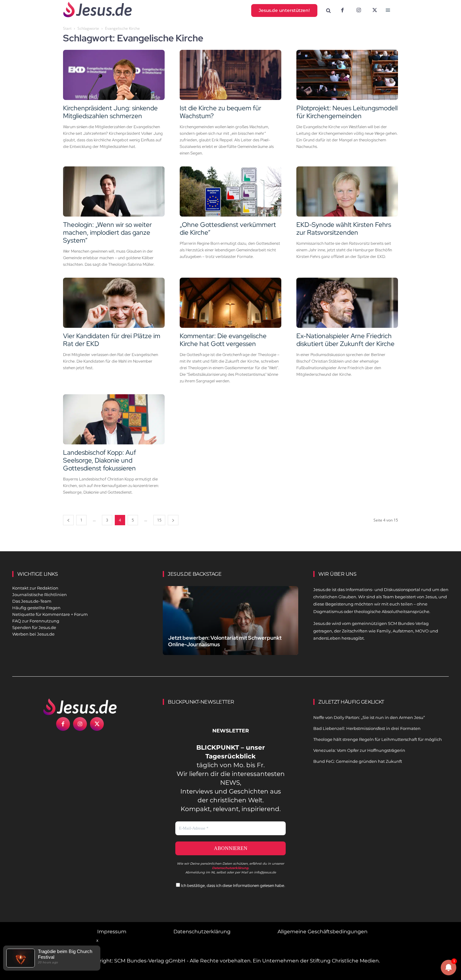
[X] (375, 10)
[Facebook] (342, 10)
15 (159, 520)
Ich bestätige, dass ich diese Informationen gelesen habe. (232, 885)
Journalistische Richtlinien (39, 594)
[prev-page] (68, 520)
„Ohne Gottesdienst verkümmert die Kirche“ (228, 228)
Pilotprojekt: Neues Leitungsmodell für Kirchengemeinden (347, 112)
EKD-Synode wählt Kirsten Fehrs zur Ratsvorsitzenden (343, 228)
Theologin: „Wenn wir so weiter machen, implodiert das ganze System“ (107, 232)
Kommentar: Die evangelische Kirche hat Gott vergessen (223, 340)
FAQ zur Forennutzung (35, 620)
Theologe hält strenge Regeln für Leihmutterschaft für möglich (377, 739)
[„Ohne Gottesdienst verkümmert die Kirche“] (230, 191)
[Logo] (80, 706)
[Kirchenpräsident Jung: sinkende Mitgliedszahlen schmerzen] (114, 75)
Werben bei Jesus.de (33, 634)
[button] (328, 10)
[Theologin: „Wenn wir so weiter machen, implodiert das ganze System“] (114, 191)
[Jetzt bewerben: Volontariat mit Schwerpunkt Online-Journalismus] (230, 628)
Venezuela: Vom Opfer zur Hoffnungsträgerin (359, 750)
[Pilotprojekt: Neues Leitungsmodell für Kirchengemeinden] (347, 75)
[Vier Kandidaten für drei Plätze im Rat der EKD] (114, 303)
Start (67, 28)
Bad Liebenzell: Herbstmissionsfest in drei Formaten (367, 728)
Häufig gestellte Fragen (36, 607)
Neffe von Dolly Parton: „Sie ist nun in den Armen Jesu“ (369, 717)
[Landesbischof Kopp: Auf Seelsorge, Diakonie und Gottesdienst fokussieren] (114, 419)
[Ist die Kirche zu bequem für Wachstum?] (230, 75)
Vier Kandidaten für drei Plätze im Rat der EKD (111, 340)
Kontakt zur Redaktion (35, 587)
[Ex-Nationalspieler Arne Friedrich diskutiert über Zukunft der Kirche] (347, 303)
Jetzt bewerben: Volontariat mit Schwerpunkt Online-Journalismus (225, 641)
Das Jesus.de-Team (31, 601)
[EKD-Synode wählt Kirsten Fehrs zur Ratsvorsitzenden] (347, 191)
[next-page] (173, 520)
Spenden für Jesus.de (34, 627)
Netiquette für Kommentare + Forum (50, 614)
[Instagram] (358, 10)
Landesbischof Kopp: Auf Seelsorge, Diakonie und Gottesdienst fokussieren (99, 460)
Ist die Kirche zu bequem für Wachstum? (220, 112)
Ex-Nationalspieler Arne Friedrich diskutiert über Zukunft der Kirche (345, 340)
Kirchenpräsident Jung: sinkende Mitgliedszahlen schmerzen (110, 112)
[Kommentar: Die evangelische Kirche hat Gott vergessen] (230, 303)
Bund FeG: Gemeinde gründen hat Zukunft (357, 761)
